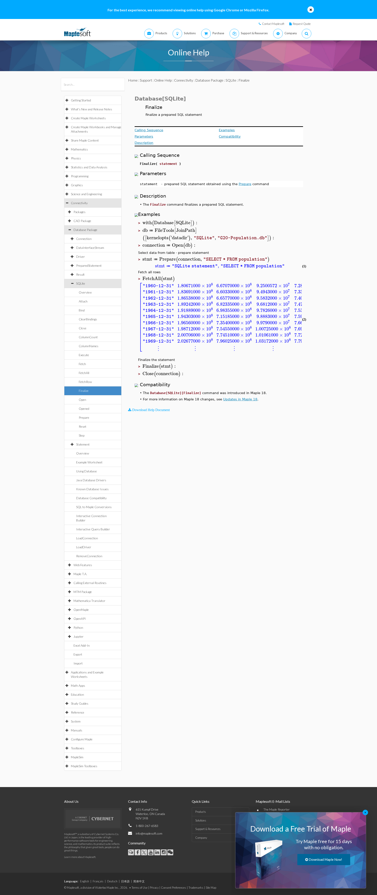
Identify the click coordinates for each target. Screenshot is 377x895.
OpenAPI (80, 618)
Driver (80, 256)
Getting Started (81, 100)
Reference (77, 712)
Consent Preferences (173, 887)
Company (201, 837)
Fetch (82, 364)
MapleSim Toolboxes (84, 766)
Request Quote (302, 24)
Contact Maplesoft (273, 24)
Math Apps (78, 685)
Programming (79, 176)
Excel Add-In (82, 645)
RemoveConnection (89, 556)
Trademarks (195, 887)
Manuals (76, 730)
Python (78, 627)
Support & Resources (208, 829)
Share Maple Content (85, 140)
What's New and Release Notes (91, 109)
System (76, 721)
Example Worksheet (89, 462)
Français (98, 881)
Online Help (163, 80)
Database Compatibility (91, 498)
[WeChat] (170, 852)
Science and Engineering (86, 194)
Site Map (211, 887)
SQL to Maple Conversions (94, 507)
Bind (82, 310)
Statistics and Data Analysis (89, 167)
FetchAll (84, 373)
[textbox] (170, 223)
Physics (76, 158)
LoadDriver (83, 547)
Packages (80, 212)
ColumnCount (88, 337)
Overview (85, 292)
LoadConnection (87, 538)
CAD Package (82, 221)
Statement (83, 444)
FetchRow (85, 382)
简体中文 (139, 881)
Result (80, 274)
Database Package (85, 230)
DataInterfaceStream (90, 247)
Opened (84, 408)
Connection (84, 239)
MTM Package (83, 592)
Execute (84, 355)
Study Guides (79, 703)
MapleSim (77, 757)
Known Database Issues (92, 489)
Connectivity (79, 203)
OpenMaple (81, 609)
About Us (71, 801)
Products (200, 811)
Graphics (77, 185)
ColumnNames (88, 346)
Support (146, 80)
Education (77, 694)
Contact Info (137, 801)
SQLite (80, 283)
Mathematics (79, 149)
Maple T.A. (80, 574)
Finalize (84, 391)
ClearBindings (88, 319)
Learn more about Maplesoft (80, 857)
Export (78, 654)
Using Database (86, 471)
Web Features (83, 565)
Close (82, 328)
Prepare (84, 417)
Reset (82, 426)
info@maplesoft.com (149, 833)
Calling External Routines (90, 583)
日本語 (125, 881)
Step (81, 435)
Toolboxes (77, 748)
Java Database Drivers (91, 480)
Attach (83, 301)
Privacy (154, 887)
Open (82, 399)
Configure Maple (82, 739)
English (84, 881)
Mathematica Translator (89, 601)
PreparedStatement (89, 265)
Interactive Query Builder (93, 529)
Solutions (200, 820)
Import (78, 663)
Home (133, 80)
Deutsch (112, 881)
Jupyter (79, 636)
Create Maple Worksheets (88, 118)
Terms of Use (139, 887)
